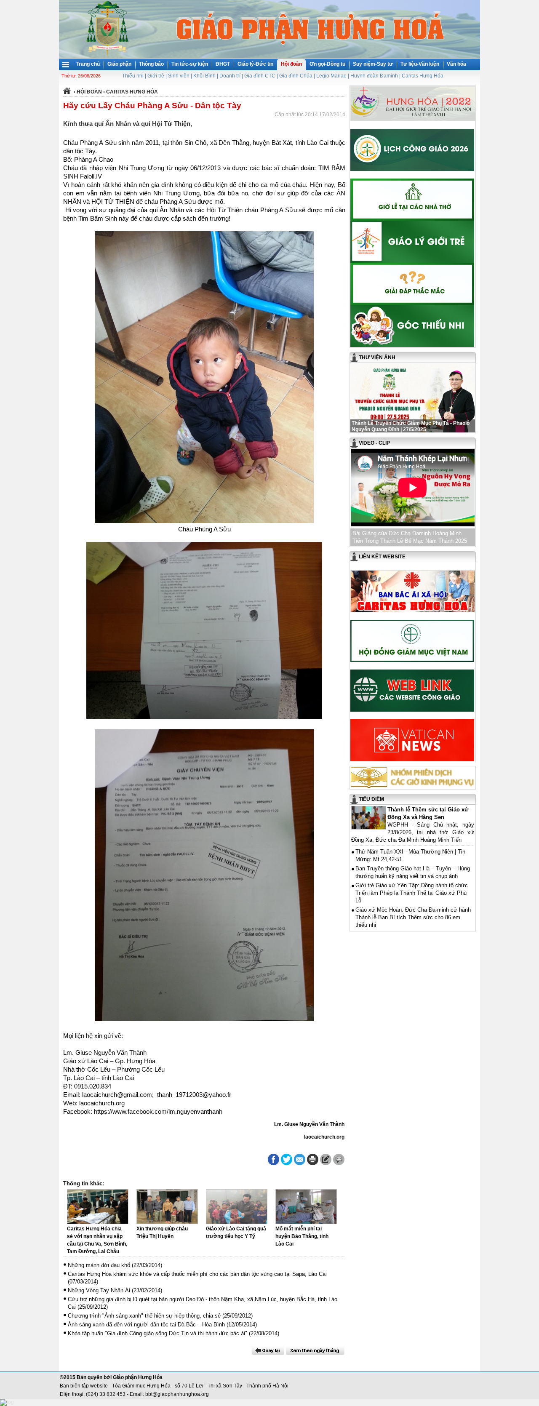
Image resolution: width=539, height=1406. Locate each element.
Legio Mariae (331, 76)
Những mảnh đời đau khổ (99, 1265)
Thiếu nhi (133, 76)
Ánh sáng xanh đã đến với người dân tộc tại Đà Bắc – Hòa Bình (146, 1324)
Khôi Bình (204, 76)
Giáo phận (119, 64)
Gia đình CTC (259, 76)
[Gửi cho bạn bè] (299, 1159)
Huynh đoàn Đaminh (374, 76)
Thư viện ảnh (377, 357)
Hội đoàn (291, 64)
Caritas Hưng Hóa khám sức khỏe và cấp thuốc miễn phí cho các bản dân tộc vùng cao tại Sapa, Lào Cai (197, 1274)
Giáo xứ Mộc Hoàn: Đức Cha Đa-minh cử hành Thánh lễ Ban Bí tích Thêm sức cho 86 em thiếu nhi (413, 917)
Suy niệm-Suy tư (373, 64)
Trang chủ (88, 64)
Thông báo (151, 64)
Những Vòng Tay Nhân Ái (99, 1290)
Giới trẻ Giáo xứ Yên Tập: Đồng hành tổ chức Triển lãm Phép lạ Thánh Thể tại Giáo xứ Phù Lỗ (411, 893)
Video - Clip (374, 443)
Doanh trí (229, 76)
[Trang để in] (312, 1163)
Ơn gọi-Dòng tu (327, 64)
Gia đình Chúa (295, 76)
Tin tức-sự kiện (189, 64)
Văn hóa (456, 64)
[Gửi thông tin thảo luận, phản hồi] (325, 1159)
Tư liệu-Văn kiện (419, 64)
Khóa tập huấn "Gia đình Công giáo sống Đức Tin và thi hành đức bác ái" (157, 1333)
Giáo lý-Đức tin (255, 64)
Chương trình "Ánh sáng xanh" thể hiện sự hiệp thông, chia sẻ (144, 1316)
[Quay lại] (267, 1350)
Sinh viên (178, 76)
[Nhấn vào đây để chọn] (315, 1350)
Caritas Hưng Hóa (422, 76)
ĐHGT (223, 64)
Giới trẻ (155, 76)
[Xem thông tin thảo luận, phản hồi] (338, 1159)
